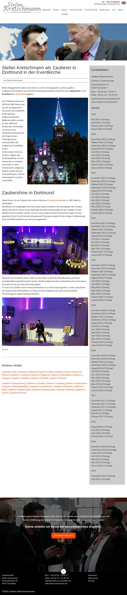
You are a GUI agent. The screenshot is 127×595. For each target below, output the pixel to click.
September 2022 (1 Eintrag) (103, 188)
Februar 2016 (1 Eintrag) (102, 436)
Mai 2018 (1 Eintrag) (100, 378)
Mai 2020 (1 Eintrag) (100, 287)
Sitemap (91, 581)
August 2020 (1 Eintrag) (101, 278)
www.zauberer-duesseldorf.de (104, 102)
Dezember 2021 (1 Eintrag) (103, 223)
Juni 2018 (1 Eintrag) (100, 375)
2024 (93, 114)
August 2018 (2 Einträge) (102, 368)
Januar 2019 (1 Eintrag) (101, 345)
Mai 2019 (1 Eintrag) (100, 333)
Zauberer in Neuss (18, 393)
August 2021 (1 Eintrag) (101, 236)
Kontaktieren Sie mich (63, 535)
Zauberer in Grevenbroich (41, 386)
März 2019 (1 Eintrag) (100, 339)
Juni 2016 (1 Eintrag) (100, 430)
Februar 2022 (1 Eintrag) (102, 210)
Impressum (92, 575)
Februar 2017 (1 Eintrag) (102, 416)
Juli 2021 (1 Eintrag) (100, 239)
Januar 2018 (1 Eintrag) (101, 390)
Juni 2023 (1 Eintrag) (100, 155)
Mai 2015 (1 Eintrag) (100, 459)
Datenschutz (93, 578)
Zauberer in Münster (65, 390)
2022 (93, 173)
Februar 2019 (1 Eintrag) (102, 342)
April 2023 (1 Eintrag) (100, 158)
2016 (93, 422)
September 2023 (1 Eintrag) (103, 146)
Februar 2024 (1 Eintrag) (102, 126)
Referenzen (105, 10)
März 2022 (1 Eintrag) (100, 207)
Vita (114, 10)
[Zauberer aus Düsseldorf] (22, 7)
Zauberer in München (63, 386)
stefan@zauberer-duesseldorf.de (105, 99)
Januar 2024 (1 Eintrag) (101, 129)
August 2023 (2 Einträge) (102, 149)
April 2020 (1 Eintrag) (100, 291)
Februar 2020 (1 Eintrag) (102, 297)
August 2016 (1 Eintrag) (101, 427)
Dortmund (20, 94)
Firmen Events (76, 10)
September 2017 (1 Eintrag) (103, 407)
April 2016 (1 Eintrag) (100, 433)
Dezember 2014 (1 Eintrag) (103, 476)
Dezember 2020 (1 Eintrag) (103, 265)
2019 (93, 305)
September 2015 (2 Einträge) (104, 450)
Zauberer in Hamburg (55, 383)
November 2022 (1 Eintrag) (103, 181)
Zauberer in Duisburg (19, 375)
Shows (56, 10)
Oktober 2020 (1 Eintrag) (102, 272)
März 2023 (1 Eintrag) (100, 161)
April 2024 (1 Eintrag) (100, 123)
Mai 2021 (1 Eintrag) (100, 245)
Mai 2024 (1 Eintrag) (100, 119)
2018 (93, 350)
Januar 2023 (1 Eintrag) (101, 168)
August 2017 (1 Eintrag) (101, 410)
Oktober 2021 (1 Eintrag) (102, 230)
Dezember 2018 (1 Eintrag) (103, 355)
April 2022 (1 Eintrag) (100, 203)
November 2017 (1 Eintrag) (103, 404)
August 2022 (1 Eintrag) (101, 191)
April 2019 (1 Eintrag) (100, 336)
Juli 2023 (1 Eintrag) (100, 152)
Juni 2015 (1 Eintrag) (100, 456)
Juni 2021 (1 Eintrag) (100, 242)
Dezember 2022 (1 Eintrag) (103, 178)
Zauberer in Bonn (63, 372)
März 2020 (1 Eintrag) (100, 294)
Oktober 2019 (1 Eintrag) (102, 317)
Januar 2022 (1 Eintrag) (101, 213)
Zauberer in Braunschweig (13, 383)
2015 (93, 441)
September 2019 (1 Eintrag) (103, 320)
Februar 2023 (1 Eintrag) (102, 165)
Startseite (46, 10)
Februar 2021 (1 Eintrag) (102, 252)
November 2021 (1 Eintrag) (103, 226)
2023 (93, 134)
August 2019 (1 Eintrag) (101, 323)
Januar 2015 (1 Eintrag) (101, 466)
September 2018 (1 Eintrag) (103, 365)
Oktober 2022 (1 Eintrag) (102, 184)
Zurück (5, 349)
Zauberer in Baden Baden (19, 390)
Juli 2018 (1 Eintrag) (100, 371)
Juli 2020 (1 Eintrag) (100, 281)
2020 (93, 260)
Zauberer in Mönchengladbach (15, 386)
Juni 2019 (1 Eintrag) (100, 329)
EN (124, 3)
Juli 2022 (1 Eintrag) (100, 194)
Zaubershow (53, 200)
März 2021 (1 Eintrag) (100, 249)
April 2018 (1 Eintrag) (100, 381)
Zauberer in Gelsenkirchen (43, 390)
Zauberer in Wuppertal (40, 375)
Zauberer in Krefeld (39, 378)
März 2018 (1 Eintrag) (100, 384)
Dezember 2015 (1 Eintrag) (103, 447)
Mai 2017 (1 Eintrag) (100, 413)
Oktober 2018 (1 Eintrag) (102, 362)
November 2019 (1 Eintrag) (103, 313)
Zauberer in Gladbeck (20, 378)
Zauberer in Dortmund (27, 372)
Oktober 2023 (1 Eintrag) (102, 142)
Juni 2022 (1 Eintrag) (100, 197)
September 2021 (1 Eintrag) (103, 233)
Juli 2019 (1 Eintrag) (100, 326)
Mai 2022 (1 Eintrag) (100, 200)
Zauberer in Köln (9, 372)
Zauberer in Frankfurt (35, 383)
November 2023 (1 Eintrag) (103, 139)
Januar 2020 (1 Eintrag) (101, 300)
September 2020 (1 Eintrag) (103, 275)
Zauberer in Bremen (58, 378)
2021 (93, 218)
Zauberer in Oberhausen (76, 383)
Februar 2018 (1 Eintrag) (102, 387)
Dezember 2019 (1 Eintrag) (103, 310)
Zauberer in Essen (46, 372)
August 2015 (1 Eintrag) (101, 453)
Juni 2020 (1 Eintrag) (100, 284)
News (120, 10)
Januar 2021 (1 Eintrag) (101, 255)
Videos (64, 10)
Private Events (91, 10)
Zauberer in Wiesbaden (61, 375)
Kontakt (64, 14)
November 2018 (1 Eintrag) (103, 359)
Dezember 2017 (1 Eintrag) (103, 401)
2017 (93, 395)
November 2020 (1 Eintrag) (103, 268)
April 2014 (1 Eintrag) (100, 479)
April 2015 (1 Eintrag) (100, 462)
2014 (93, 471)
